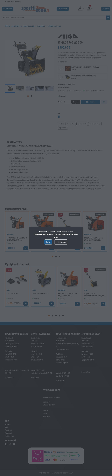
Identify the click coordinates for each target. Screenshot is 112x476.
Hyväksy (48, 242)
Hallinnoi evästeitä (61, 242)
